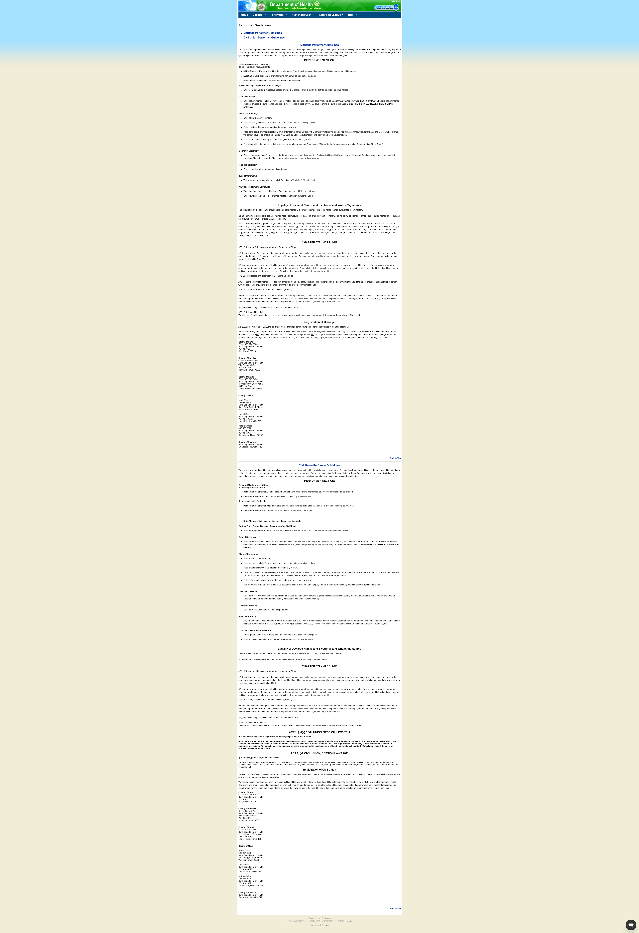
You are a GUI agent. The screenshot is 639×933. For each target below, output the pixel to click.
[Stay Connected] (387, 7)
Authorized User (300, 14)
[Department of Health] (303, 5)
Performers (276, 14)
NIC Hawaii (324, 925)
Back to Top (395, 458)
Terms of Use (314, 918)
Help (349, 14)
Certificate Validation (331, 14)
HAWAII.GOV (395, 1)
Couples (256, 14)
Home (244, 14)
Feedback (326, 918)
